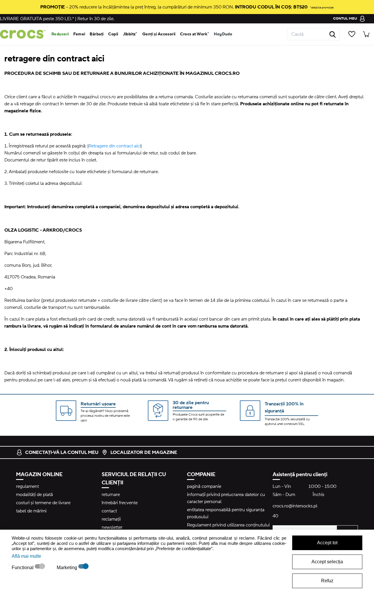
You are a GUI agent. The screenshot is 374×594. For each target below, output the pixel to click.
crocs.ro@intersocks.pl (295, 506)
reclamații (111, 519)
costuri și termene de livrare (43, 503)
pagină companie (204, 486)
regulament (27, 486)
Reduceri (60, 34)
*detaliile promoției (322, 7)
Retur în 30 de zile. (95, 19)
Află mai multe (26, 556)
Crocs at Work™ (194, 34)
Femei (79, 34)
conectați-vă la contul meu (61, 452)
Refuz (327, 580)
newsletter (112, 527)
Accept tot (327, 542)
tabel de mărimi (31, 511)
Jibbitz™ (130, 34)
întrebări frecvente (120, 503)
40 (275, 516)
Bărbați (96, 34)
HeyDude (223, 34)
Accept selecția (327, 561)
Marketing (67, 567)
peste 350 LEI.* (37, 19)
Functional (23, 567)
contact (109, 511)
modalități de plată (34, 494)
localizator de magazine (143, 452)
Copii (113, 34)
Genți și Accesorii (159, 34)
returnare (111, 494)
